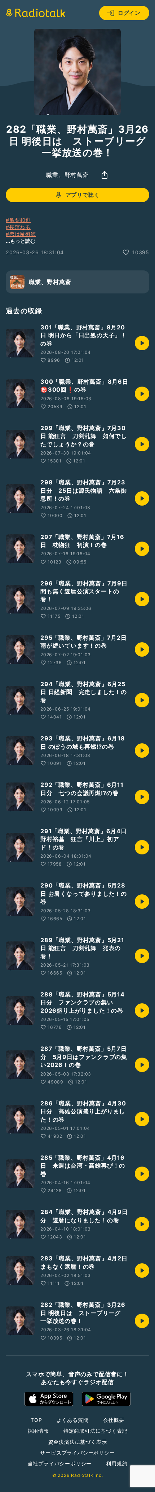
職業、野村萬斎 (67, 174)
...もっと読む (20, 241)
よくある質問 (73, 1420)
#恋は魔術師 (21, 234)
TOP (36, 1420)
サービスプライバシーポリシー (77, 1453)
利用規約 (116, 1463)
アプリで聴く (83, 194)
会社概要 (113, 1420)
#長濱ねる (18, 227)
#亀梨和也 (18, 220)
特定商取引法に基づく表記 (95, 1431)
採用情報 (38, 1431)
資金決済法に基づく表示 (77, 1442)
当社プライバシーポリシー (60, 1463)
